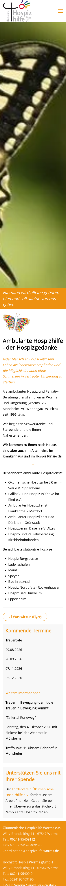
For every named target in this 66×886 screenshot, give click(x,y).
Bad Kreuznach (19, 581)
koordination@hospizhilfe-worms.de (31, 851)
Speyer (13, 576)
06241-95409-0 (21, 873)
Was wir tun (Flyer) (27, 617)
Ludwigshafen (19, 564)
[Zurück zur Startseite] (17, 11)
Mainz (12, 570)
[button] (60, 11)
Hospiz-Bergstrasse (23, 558)
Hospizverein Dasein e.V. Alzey (31, 528)
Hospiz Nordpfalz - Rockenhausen (34, 587)
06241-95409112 (22, 839)
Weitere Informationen (23, 693)
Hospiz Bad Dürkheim (25, 593)
